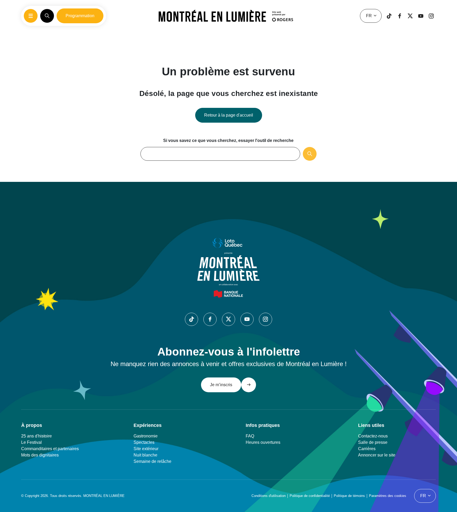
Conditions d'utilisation (269, 496)
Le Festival (31, 442)
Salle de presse (372, 442)
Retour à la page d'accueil (228, 115)
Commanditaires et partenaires (50, 448)
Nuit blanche (145, 455)
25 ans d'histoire (36, 436)
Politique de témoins (349, 496)
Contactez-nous (373, 436)
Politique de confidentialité (310, 496)
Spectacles (144, 442)
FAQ (250, 436)
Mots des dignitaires (40, 455)
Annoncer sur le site (376, 455)
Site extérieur (146, 448)
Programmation (80, 15)
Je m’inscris (221, 384)
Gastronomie (146, 436)
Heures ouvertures (263, 442)
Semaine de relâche (152, 461)
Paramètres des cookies (387, 496)
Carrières (367, 448)
